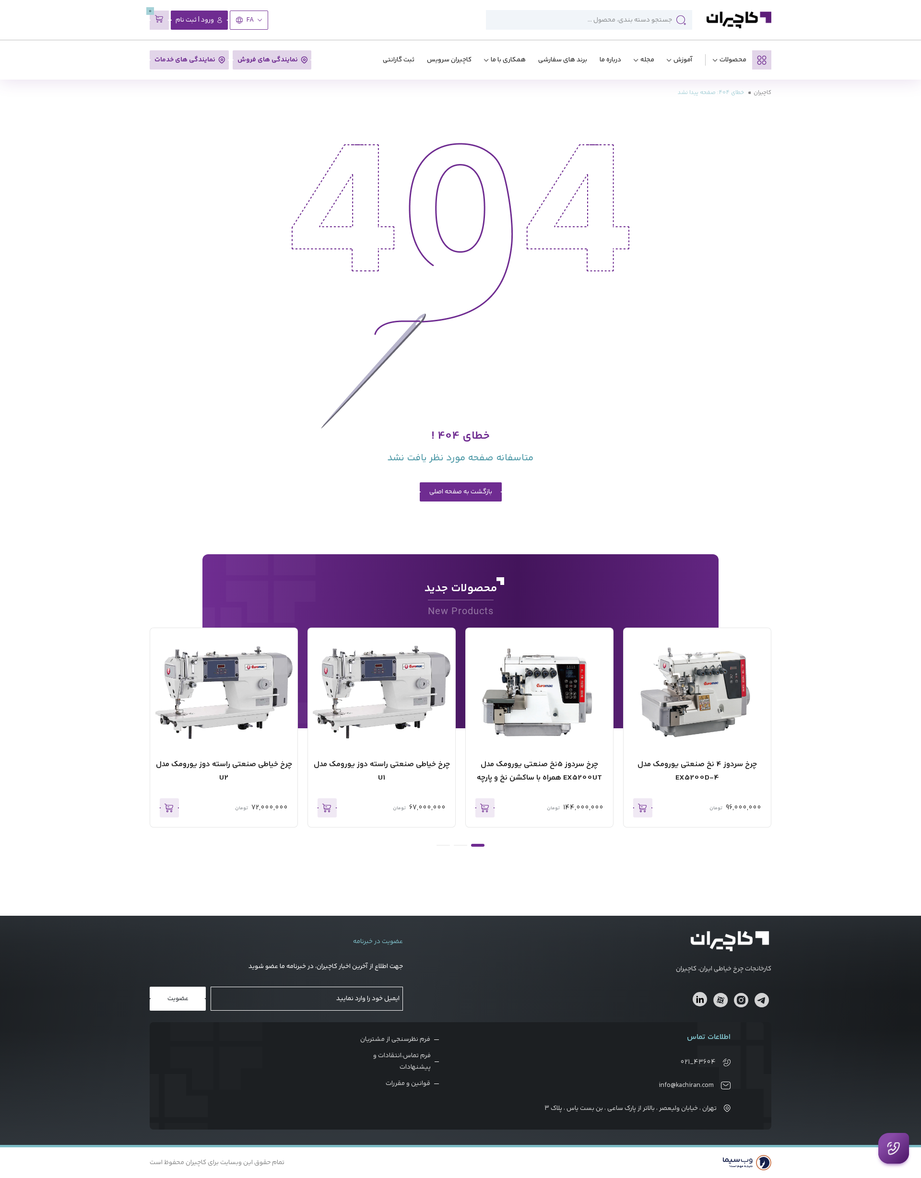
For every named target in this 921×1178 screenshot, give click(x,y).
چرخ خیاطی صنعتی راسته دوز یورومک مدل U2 (224, 771)
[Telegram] (762, 1002)
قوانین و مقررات (408, 1083)
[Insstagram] (741, 1002)
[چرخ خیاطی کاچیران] (739, 20)
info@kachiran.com (686, 1085)
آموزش (683, 60)
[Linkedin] (700, 999)
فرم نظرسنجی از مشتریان (395, 1039)
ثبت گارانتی (398, 60)
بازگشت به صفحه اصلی (460, 492)
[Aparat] (720, 1002)
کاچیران (762, 92)
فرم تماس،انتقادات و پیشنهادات (402, 1061)
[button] (477, 845)
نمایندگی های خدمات (184, 60)
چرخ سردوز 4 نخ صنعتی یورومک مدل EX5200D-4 (697, 771)
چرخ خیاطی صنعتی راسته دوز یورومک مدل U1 (382, 771)
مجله (647, 60)
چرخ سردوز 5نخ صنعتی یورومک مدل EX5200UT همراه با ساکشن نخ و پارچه (539, 771)
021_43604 (698, 1062)
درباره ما (610, 60)
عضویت (178, 998)
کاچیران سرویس (449, 60)
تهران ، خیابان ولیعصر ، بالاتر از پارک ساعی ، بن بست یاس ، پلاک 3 (630, 1108)
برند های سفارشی (562, 60)
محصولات (733, 60)
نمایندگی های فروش (267, 60)
